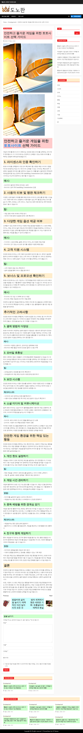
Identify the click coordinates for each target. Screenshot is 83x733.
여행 (58, 107)
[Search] (69, 16)
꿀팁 (58, 100)
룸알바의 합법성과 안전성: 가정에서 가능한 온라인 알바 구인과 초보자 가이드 (41, 720)
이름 (5, 645)
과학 (58, 111)
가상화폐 (59, 118)
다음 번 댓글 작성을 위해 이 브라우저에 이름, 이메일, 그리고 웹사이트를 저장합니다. (28, 665)
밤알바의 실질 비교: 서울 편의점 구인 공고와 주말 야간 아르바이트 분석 (67, 720)
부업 (58, 103)
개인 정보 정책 (5, 16)
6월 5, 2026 (7, 690)
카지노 (59, 96)
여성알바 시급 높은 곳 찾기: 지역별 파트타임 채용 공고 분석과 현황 (40, 687)
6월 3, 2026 (59, 712)
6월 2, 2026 (33, 724)
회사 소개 (20, 16)
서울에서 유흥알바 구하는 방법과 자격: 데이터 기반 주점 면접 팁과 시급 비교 (67, 708)
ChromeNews (46, 731)
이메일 (5, 651)
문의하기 (14, 16)
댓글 (5, 623)
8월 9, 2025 (12, 41)
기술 (58, 114)
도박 (58, 92)
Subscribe (77, 16)
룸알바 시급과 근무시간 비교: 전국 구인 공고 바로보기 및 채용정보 (15, 687)
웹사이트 (5, 657)
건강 (58, 85)
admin (6, 41)
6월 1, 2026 (59, 724)
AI (58, 122)
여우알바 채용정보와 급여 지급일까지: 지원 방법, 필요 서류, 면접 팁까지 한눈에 (68, 65)
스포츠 (59, 89)
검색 (59, 29)
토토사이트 (12, 145)
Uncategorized (7, 28)
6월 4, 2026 (33, 690)
